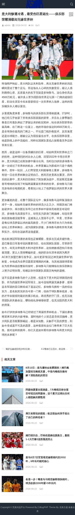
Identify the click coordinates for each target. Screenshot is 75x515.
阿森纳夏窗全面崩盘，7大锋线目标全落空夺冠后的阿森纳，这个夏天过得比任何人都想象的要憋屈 (48, 393)
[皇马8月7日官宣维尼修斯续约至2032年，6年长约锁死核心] (12, 462)
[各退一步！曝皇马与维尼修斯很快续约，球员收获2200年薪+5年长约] (12, 484)
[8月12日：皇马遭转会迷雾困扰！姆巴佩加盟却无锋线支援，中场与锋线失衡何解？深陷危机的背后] (12, 374)
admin (7, 25)
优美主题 (63, 507)
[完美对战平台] (34, 4)
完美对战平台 (18, 507)
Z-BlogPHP (43, 507)
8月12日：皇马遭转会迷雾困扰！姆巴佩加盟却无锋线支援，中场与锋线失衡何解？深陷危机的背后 (47, 371)
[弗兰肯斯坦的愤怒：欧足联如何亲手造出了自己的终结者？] (12, 418)
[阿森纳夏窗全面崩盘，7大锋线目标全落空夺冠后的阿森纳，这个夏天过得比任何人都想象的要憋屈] (12, 396)
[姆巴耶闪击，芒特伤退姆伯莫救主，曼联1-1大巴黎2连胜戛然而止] (12, 440)
